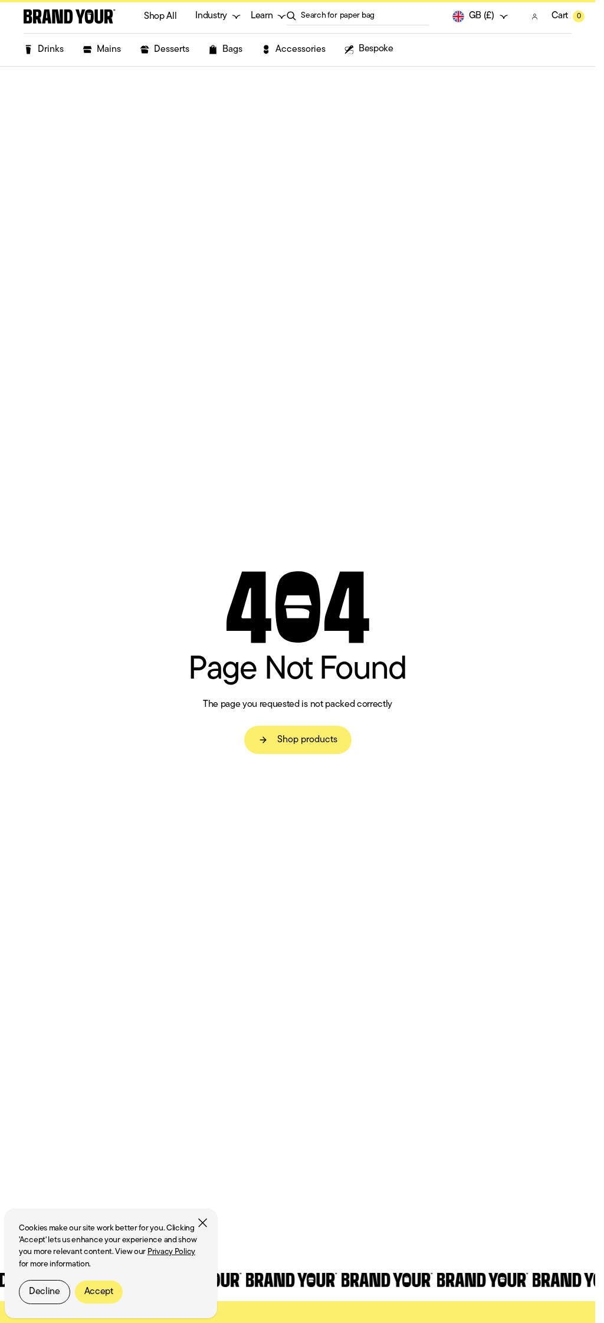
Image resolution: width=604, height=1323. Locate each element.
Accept (98, 1291)
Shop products (307, 740)
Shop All (160, 16)
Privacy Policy (171, 1252)
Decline (44, 1291)
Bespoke (376, 49)
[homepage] (70, 16)
